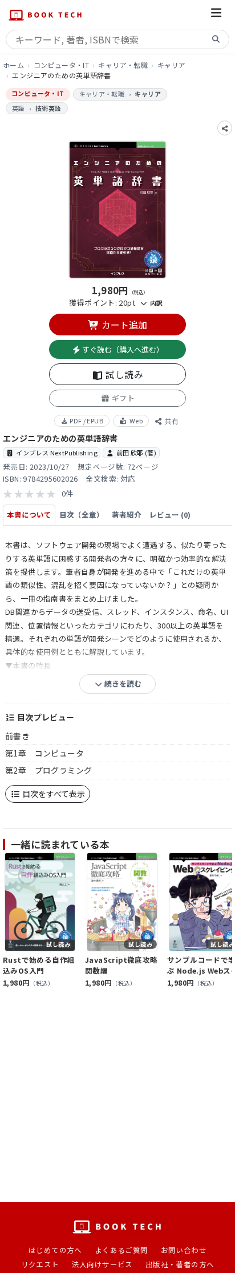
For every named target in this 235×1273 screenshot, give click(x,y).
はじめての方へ (55, 1249)
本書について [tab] (29, 514)
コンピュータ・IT (62, 65)
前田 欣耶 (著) (136, 452)
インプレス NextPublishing (57, 452)
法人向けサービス (102, 1264)
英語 (18, 108)
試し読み (123, 374)
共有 (171, 421)
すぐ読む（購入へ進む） (122, 349)
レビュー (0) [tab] (170, 514)
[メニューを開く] (216, 14)
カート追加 (123, 324)
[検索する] (216, 40)
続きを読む (122, 683)
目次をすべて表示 (53, 793)
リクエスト (40, 1264)
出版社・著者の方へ (179, 1264)
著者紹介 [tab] (126, 514)
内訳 (155, 302)
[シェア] (224, 128)
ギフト (122, 398)
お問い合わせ (183, 1249)
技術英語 (48, 108)
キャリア (171, 65)
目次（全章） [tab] (81, 514)
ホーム (13, 65)
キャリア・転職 (123, 65)
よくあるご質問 (121, 1249)
